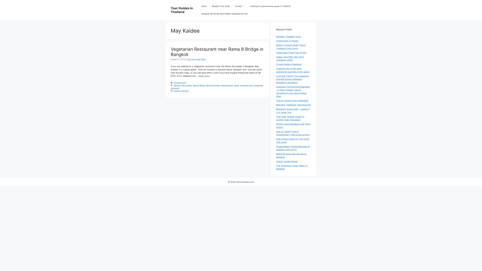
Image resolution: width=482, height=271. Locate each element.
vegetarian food (246, 85)
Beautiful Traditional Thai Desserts (293, 105)
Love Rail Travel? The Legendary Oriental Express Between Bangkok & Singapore (292, 79)
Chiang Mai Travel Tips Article (291, 52)
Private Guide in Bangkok (289, 64)
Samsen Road (227, 85)
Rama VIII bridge (213, 85)
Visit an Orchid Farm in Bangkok (292, 100)
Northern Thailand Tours (288, 36)
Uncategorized (180, 83)
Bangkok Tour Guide (221, 6)
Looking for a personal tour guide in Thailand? (270, 6)
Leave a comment (181, 91)
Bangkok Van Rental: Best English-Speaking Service (225, 14)
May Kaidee (187, 85)
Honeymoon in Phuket (287, 41)
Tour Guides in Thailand (182, 10)
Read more (204, 76)
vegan (236, 85)
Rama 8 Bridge (199, 85)
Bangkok (177, 85)
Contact (238, 6)
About (204, 6)
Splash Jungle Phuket (287, 161)
